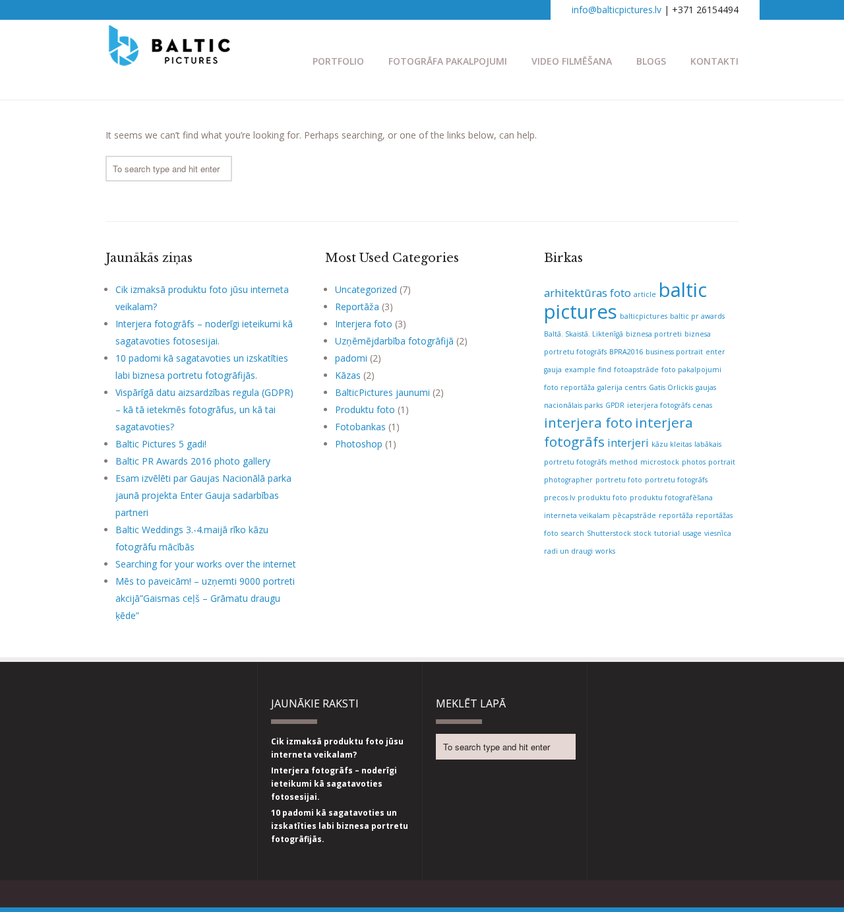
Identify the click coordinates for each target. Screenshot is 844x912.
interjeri (628, 442)
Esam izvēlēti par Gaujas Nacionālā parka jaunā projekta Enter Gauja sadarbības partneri (203, 495)
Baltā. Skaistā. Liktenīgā (583, 334)
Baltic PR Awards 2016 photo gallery (192, 461)
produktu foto (602, 497)
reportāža (676, 515)
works (605, 551)
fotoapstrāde (636, 369)
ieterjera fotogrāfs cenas (669, 405)
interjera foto (588, 422)
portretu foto (618, 479)
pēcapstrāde (634, 515)
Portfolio (338, 61)
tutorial (667, 533)
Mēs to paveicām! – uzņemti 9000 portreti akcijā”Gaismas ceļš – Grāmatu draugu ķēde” (205, 598)
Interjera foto (363, 323)
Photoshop (358, 444)
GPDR (614, 405)
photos (694, 462)
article (645, 294)
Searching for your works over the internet (205, 564)
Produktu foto (365, 409)
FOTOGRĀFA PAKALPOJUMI (447, 61)
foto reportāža (569, 387)
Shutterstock (609, 533)
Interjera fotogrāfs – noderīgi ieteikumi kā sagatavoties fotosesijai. (334, 783)
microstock (659, 462)
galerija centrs (621, 387)
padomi (351, 358)
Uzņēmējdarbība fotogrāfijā (394, 341)
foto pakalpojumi (691, 369)
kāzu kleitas (671, 444)
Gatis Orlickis (671, 387)
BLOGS (651, 61)
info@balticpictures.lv (616, 9)
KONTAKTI (714, 61)
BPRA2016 (626, 351)
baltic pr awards (697, 316)
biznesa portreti (654, 334)
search (572, 533)
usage (692, 533)
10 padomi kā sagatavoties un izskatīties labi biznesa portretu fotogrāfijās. (339, 826)
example (579, 369)
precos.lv (559, 497)
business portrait (674, 351)
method (623, 462)
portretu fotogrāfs (676, 479)
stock (642, 533)
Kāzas (348, 375)
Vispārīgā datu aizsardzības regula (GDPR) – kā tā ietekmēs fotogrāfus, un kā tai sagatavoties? (204, 409)
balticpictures (643, 316)
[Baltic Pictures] (170, 59)
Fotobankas (360, 426)
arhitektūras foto (587, 292)
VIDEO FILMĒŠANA (571, 61)
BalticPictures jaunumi (382, 392)
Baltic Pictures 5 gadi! (160, 444)
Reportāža (357, 306)
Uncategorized (366, 289)
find (604, 369)
